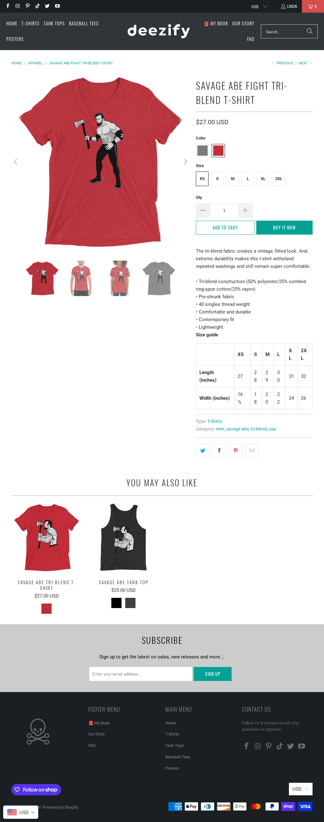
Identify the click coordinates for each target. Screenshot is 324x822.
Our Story (96, 734)
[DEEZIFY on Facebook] (7, 6)
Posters (172, 768)
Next (304, 63)
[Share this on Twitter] (202, 451)
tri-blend (259, 428)
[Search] (310, 31)
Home (170, 723)
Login (292, 6)
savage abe (237, 428)
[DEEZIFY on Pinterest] (27, 6)
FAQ (92, 745)
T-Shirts (214, 421)
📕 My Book (99, 723)
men (220, 428)
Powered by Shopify (60, 807)
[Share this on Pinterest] (235, 451)
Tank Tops (174, 745)
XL (263, 178)
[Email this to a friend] (252, 451)
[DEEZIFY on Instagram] (17, 6)
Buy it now (284, 227)
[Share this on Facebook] (219, 451)
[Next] (185, 161)
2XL (278, 178)
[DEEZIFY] (158, 31)
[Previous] (16, 161)
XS (202, 178)
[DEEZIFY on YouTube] (56, 6)
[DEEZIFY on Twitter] (47, 6)
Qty (199, 197)
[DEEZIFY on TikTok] (37, 6)
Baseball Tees (177, 756)
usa (272, 428)
